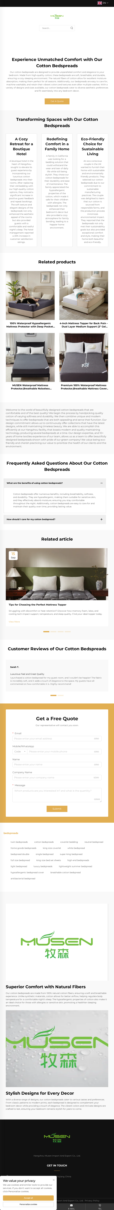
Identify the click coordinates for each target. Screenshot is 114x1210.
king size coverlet (52, 848)
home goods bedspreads (23, 848)
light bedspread (19, 866)
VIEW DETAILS (30, 295)
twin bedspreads (19, 842)
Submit (57, 808)
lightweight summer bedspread (75, 866)
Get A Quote (57, 101)
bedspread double (20, 854)
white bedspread (76, 848)
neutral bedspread (93, 842)
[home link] (57, 16)
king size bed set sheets (48, 860)
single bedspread (44, 854)
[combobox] (19, 751)
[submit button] (72, 28)
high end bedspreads (78, 860)
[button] (46, 631)
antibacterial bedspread (23, 878)
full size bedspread (20, 860)
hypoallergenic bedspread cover (27, 872)
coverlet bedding (69, 842)
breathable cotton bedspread (65, 872)
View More (14, 621)
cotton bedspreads (44, 842)
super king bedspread (71, 854)
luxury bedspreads (43, 866)
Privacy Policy (92, 1200)
